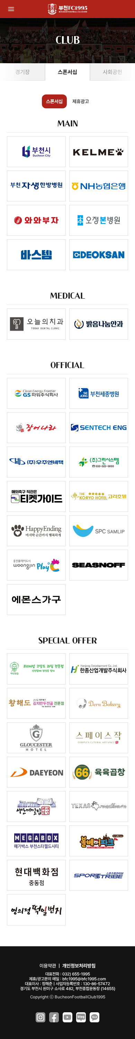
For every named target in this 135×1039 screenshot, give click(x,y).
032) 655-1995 (76, 974)
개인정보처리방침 (79, 966)
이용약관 (47, 966)
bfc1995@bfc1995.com (84, 978)
